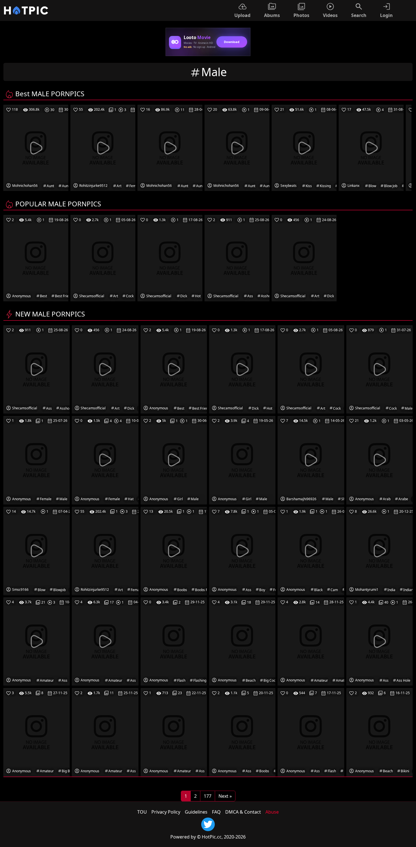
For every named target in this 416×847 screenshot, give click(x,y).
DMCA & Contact (243, 812)
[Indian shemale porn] (379, 550)
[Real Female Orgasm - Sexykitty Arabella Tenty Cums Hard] (379, 460)
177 (207, 796)
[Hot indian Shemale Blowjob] (36, 550)
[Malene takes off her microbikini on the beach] (379, 732)
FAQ (216, 812)
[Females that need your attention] (105, 460)
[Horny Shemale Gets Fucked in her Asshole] (36, 369)
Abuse (272, 812)
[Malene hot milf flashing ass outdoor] (311, 732)
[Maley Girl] (242, 460)
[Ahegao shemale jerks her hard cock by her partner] (311, 369)
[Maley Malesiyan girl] (174, 460)
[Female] (36, 460)
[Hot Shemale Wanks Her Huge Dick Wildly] (242, 369)
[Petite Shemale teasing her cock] (379, 369)
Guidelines (196, 812)
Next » (225, 796)
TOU (142, 812)
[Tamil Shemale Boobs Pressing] (174, 550)
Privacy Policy (165, 812)
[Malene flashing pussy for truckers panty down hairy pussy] (174, 641)
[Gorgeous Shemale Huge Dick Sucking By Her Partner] (105, 369)
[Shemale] (311, 460)
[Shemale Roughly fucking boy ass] (242, 550)
